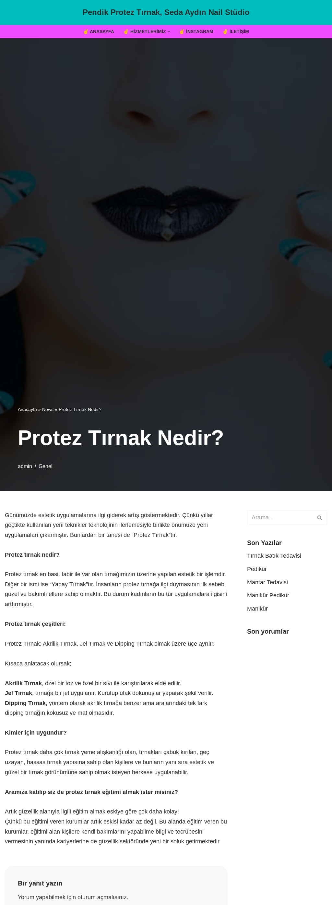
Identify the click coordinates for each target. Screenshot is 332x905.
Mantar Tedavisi (267, 582)
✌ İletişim (235, 31)
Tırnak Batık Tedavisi (274, 555)
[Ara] (320, 517)
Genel (46, 466)
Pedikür (257, 569)
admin (25, 466)
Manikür (257, 608)
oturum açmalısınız (102, 897)
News (47, 409)
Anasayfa (27, 409)
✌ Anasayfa (98, 31)
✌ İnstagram (196, 31)
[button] (169, 32)
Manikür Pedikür (268, 595)
